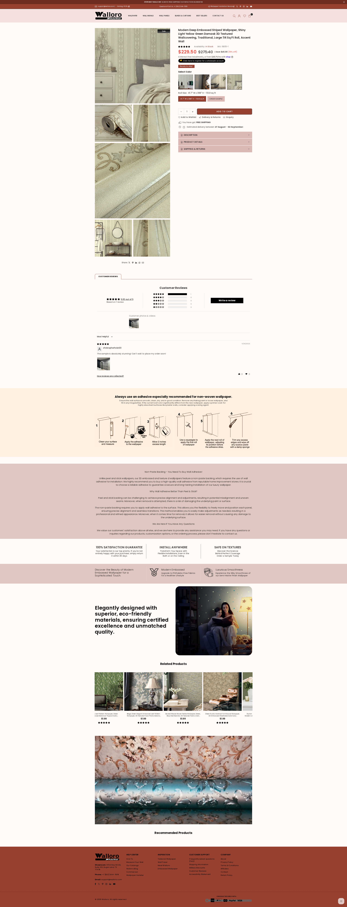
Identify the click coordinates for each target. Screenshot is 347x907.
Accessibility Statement (200, 874)
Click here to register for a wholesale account (202, 60)
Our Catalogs (132, 865)
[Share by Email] (143, 262)
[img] (103, 344)
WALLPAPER (132, 16)
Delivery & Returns (211, 117)
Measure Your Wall (134, 862)
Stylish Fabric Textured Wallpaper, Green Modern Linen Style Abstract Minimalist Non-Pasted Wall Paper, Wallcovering (173, 715)
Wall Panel (162, 862)
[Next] (253, 700)
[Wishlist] (244, 15)
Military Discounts (197, 867)
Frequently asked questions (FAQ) (201, 860)
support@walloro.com (111, 879)
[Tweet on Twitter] (129, 262)
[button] (249, 15)
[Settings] (239, 15)
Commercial (132, 872)
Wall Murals (148, 16)
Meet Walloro (164, 865)
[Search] (234, 15)
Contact (224, 872)
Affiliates (225, 868)
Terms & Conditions (230, 865)
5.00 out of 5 (127, 299)
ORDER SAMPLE (216, 98)
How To (129, 859)
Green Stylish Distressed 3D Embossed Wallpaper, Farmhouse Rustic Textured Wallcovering (213, 715)
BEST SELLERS (201, 16)
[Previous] (94, 700)
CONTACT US (218, 16)
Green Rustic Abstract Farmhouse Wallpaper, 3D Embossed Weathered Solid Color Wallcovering (134, 715)
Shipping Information (198, 864)
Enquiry (230, 117)
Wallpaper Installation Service (221, 6)
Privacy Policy (227, 862)
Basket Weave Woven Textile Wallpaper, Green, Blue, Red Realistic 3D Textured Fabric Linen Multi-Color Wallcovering (94, 715)
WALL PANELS (164, 16)
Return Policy (226, 875)
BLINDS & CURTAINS (183, 16)
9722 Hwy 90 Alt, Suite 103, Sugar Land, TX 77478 (108, 867)
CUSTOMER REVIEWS (108, 276)
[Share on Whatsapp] (140, 262)
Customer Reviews (197, 871)
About (223, 859)
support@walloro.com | (106, 6)
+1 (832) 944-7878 (110, 874)
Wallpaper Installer (135, 875)
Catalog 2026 (122, 6)
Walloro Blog (132, 868)
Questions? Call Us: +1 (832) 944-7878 (173, 6)
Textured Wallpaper (167, 859)
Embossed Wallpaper (168, 868)
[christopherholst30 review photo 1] (103, 363)
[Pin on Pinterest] (133, 262)
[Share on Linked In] (136, 262)
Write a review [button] (227, 300)
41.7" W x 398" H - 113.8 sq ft (192, 98)
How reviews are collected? (110, 376)
